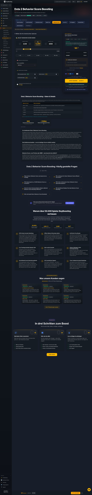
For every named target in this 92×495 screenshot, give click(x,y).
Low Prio (65, 22)
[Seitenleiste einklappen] (10, 5)
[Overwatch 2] (10, 55)
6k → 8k (38, 55)
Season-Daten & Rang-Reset (41, 29)
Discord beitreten (70, 203)
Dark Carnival (5, 43)
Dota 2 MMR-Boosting (59, 157)
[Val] (10, 52)
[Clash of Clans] (10, 18)
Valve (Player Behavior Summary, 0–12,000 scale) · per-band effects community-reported (35, 116)
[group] (52, 108)
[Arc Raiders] (10, 62)
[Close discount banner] (82, 493)
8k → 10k (46, 55)
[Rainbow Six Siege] (10, 13)
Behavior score (57, 22)
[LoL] (10, 21)
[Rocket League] (10, 8)
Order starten (52, 354)
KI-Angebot (72, 22)
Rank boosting (5, 30)
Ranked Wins (5, 41)
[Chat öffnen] (89, 489)
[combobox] (26, 65)
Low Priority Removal (63, 156)
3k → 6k (29, 55)
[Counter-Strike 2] (10, 11)
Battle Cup (5, 36)
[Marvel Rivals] (10, 60)
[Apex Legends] (10, 65)
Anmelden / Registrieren (6, 491)
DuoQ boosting (5, 32)
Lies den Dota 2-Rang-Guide (29, 29)
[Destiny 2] (10, 57)
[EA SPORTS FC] (10, 67)
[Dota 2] (10, 28)
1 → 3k (20, 55)
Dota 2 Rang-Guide (6, 47)
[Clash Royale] (10, 16)
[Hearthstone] (10, 26)
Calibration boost (6, 34)
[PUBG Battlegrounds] (10, 50)
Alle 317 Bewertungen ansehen (52, 307)
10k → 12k (55, 55)
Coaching (5, 45)
